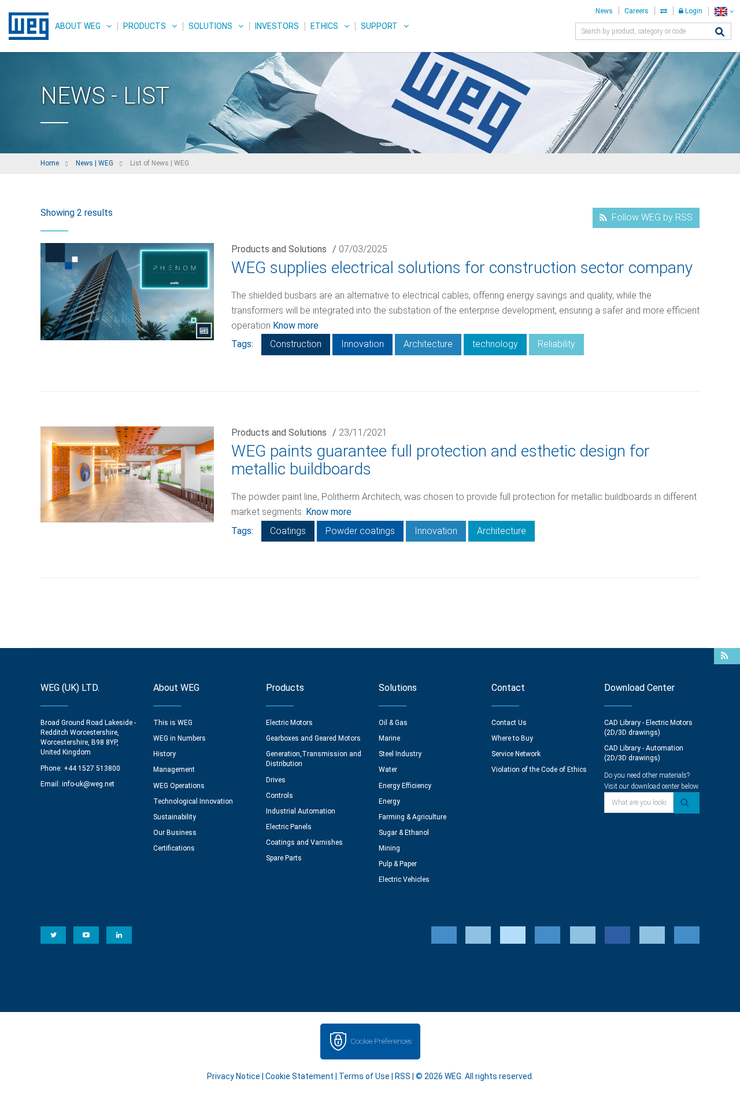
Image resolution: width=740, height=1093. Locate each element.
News (604, 11)
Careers (636, 11)
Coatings (288, 530)
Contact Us (509, 723)
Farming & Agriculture (412, 817)
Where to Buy (512, 738)
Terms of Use (364, 1076)
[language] (724, 11)
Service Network (516, 754)
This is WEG (173, 723)
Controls (279, 796)
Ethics (324, 26)
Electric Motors (289, 723)
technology (495, 343)
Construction (295, 343)
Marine (389, 738)
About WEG (78, 26)
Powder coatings (360, 530)
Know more (296, 325)
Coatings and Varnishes (304, 842)
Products (144, 26)
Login (692, 11)
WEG (24, 26)
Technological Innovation (193, 801)
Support (379, 26)
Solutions (210, 26)
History (164, 754)
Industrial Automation (300, 811)
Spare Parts (284, 858)
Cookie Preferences (381, 1041)
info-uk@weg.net (88, 784)
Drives (276, 780)
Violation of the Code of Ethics (539, 770)
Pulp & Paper (398, 864)
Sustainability (174, 817)
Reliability (556, 343)
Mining (389, 848)
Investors (277, 26)
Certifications (174, 848)
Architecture (428, 343)
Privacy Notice (233, 1076)
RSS (402, 1076)
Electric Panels (289, 827)
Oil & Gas (393, 723)
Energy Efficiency (405, 786)
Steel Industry (400, 754)
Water (388, 770)
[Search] (719, 33)
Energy (389, 801)
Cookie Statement (299, 1076)
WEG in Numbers (179, 738)
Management (174, 770)
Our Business (175, 833)
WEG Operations (179, 786)
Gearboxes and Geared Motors (313, 738)
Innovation (362, 343)
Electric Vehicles (404, 879)
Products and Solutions (279, 249)
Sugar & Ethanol (404, 833)
